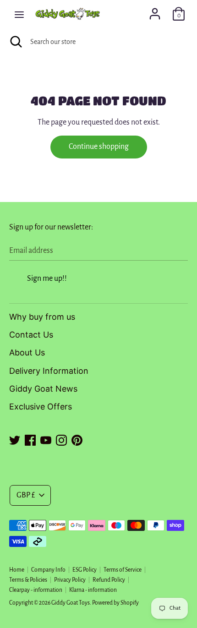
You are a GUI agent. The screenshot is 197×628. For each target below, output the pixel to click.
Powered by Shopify (115, 603)
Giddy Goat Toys (70, 603)
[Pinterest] (76, 439)
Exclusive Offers (40, 406)
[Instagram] (61, 439)
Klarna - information (93, 590)
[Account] (155, 11)
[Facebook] (30, 439)
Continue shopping (99, 146)
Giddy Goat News (43, 388)
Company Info (48, 570)
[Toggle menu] (19, 14)
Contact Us (31, 334)
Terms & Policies (28, 580)
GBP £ (25, 495)
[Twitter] (14, 439)
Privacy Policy (70, 580)
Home (16, 570)
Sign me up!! (47, 278)
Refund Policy (109, 580)
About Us (27, 352)
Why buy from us (42, 317)
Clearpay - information (35, 590)
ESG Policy (84, 570)
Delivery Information (48, 371)
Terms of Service (123, 570)
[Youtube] (45, 439)
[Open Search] (15, 41)
